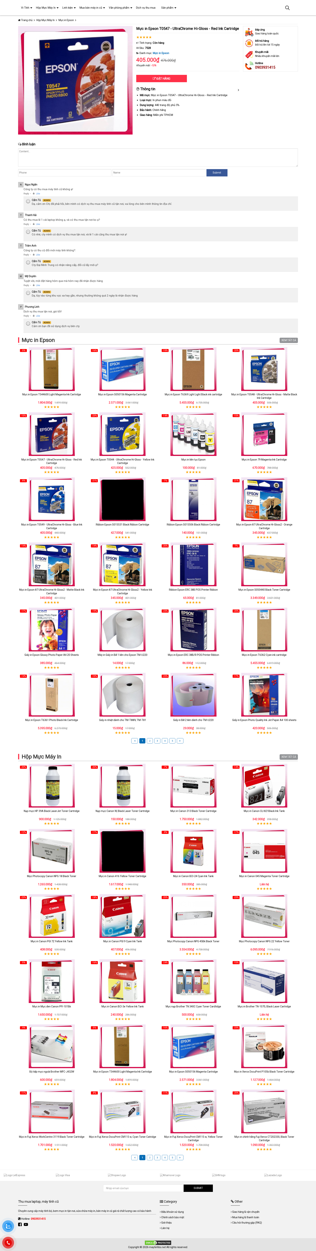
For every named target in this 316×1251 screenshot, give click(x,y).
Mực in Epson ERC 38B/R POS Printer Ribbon (193, 654)
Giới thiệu (166, 1222)
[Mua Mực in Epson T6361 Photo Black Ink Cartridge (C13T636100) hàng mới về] (51, 695)
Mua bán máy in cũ (91, 7)
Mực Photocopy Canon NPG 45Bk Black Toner (193, 941)
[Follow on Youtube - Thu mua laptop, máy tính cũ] (26, 1224)
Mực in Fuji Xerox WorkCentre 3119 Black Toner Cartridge (51, 1136)
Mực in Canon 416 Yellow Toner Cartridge (122, 876)
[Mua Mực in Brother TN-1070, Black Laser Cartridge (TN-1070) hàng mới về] (264, 981)
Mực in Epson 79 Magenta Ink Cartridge (264, 459)
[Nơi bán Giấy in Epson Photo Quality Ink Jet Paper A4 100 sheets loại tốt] (264, 695)
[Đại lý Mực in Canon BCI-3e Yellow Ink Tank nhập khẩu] (122, 981)
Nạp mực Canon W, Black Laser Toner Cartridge (123, 811)
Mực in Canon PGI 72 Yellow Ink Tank (52, 941)
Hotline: (33, 1218)
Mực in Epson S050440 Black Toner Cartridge (264, 589)
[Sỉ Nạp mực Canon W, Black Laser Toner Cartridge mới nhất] (122, 786)
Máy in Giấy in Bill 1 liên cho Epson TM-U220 (122, 654)
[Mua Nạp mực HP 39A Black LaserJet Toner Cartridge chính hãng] (51, 786)
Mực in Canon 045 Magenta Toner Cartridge (264, 876)
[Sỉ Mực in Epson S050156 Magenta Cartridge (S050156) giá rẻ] (122, 369)
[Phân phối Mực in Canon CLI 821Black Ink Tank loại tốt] (264, 786)
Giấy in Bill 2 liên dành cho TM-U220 (193, 720)
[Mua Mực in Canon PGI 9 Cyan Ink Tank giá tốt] (122, 916)
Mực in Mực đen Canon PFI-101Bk (51, 1006)
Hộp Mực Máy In (41, 756)
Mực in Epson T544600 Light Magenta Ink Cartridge (51, 394)
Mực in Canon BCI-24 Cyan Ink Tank (193, 876)
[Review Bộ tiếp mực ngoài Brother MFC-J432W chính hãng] (51, 1046)
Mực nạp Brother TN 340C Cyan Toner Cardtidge (193, 1006)
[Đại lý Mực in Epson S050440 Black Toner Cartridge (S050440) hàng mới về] (264, 564)
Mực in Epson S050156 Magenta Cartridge (122, 394)
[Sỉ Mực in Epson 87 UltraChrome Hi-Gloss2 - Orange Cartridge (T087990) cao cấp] (264, 499)
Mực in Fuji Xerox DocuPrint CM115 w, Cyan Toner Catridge (122, 1136)
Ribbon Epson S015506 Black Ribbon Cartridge (193, 524)
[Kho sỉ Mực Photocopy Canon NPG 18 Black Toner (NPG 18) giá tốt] (51, 851)
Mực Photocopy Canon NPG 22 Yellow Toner (264, 941)
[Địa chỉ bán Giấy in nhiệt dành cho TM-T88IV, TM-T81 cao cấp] (122, 695)
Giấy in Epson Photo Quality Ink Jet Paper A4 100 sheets (264, 720)
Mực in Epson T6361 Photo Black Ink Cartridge (51, 720)
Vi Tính (25, 7)
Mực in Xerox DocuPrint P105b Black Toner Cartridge (264, 1071)
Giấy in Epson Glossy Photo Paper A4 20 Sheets (52, 654)
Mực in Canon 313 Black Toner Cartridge (193, 811)
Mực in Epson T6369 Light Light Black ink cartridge (193, 394)
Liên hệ (165, 1228)
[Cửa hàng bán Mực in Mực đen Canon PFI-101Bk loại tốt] (51, 981)
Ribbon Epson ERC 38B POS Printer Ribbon (193, 589)
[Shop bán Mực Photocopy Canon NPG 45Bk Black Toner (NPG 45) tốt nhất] (193, 916)
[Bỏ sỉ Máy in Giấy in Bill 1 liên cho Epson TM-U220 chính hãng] (122, 629)
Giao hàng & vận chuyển (245, 1211)
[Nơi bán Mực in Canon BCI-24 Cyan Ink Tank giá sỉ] (193, 851)
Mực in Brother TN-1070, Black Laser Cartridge (264, 1006)
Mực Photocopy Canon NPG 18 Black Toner (51, 876)
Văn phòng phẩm (119, 7)
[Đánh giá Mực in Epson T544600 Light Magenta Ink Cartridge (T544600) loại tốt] (51, 369)
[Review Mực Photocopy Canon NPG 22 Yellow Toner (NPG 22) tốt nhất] (264, 916)
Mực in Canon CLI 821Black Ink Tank (264, 811)
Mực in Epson (161, 53)
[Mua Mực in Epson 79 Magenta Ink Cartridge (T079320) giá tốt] (264, 434)
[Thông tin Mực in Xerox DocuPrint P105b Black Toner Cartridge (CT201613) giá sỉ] (264, 1046)
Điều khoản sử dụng (172, 1211)
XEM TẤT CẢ (288, 340)
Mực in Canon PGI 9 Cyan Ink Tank (122, 941)
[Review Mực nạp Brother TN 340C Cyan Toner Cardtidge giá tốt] (193, 981)
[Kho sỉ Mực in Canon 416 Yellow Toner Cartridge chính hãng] (122, 851)
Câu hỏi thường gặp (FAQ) (247, 1222)
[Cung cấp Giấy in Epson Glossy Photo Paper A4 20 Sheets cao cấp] (51, 629)
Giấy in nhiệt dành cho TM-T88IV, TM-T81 (122, 720)
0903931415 (265, 67)
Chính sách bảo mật (172, 1217)
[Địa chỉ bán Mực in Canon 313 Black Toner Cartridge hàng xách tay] (193, 786)
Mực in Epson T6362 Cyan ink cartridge (264, 654)
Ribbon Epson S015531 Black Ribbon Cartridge (122, 524)
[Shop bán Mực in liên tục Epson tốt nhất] (193, 434)
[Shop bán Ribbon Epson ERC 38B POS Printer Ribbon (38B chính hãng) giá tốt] (193, 564)
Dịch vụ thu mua (145, 7)
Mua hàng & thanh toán (245, 1217)
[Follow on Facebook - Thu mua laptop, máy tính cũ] (20, 1224)
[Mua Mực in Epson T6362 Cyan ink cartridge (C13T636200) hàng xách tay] (264, 629)
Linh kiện (67, 7)
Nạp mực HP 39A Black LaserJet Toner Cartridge (52, 811)
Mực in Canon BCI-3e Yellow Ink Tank (122, 1006)
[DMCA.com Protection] (158, 1242)
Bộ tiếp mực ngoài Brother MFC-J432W (51, 1071)
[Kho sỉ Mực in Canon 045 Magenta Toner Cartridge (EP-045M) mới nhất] (264, 851)
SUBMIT (198, 1188)
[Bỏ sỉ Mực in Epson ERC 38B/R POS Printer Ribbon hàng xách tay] (193, 629)
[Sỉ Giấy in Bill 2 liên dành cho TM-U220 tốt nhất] (193, 695)
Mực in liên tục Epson (193, 459)
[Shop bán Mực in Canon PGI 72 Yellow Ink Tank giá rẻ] (51, 916)
